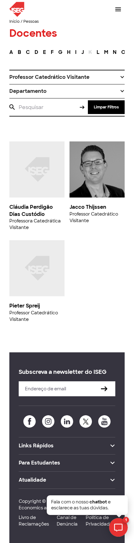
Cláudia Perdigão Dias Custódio (31, 210)
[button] (67, 77)
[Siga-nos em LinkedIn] (67, 421)
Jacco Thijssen (87, 207)
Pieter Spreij (24, 305)
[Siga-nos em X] (85, 421)
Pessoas (31, 21)
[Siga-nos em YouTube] (104, 421)
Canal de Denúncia (67, 521)
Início (14, 21)
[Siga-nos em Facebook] (29, 421)
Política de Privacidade (99, 521)
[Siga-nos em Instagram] (48, 421)
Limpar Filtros (106, 107)
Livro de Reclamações (34, 521)
